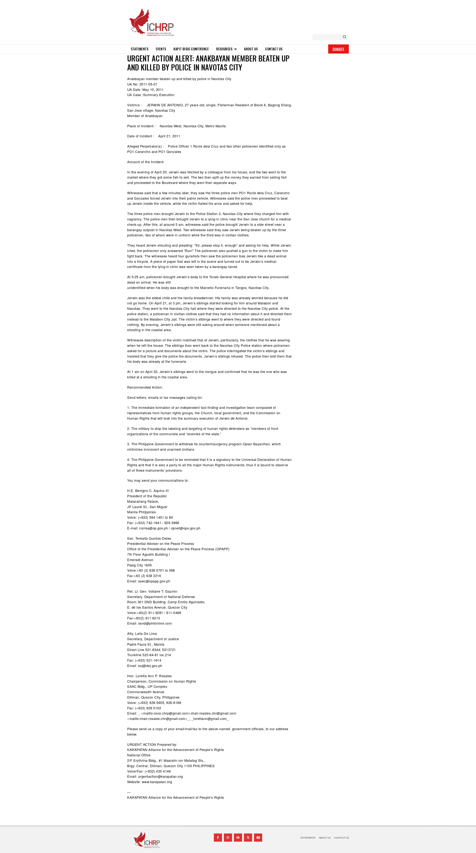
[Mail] (238, 837)
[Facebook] (218, 837)
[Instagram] (228, 837)
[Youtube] (258, 837)
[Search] (344, 37)
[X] (248, 837)
